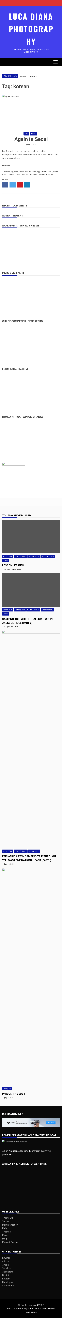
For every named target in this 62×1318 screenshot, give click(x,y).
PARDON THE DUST (13, 1093)
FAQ (4, 1228)
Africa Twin (7, 556)
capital (7, 172)
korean (28, 172)
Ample (5, 1264)
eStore (5, 1261)
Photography (47, 610)
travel (17, 174)
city (12, 172)
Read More (6, 165)
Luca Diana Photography (31, 29)
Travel (33, 134)
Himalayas (7, 1282)
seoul (50, 172)
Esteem (6, 1278)
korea (21, 172)
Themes (6, 1231)
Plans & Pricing (10, 1242)
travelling (49, 174)
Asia (26, 134)
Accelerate (7, 1271)
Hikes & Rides (21, 556)
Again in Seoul (31, 139)
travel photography (28, 174)
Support (6, 1221)
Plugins (6, 1235)
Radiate (6, 1275)
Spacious (6, 1268)
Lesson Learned (13, 565)
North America (48, 556)
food (16, 172)
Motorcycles (34, 556)
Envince (6, 1257)
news (34, 172)
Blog (4, 1238)
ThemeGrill (7, 1217)
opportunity (42, 172)
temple (11, 174)
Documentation (10, 1224)
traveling (41, 174)
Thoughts (7, 1088)
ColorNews (8, 1285)
